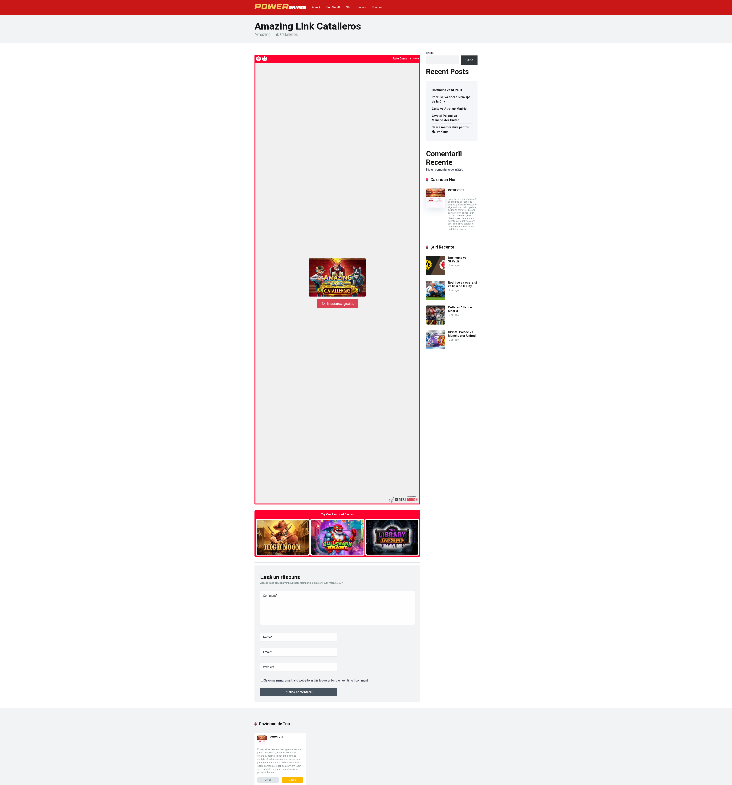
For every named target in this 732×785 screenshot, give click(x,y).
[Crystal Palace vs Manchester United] (435, 348)
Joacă (292, 780)
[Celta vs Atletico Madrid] (435, 323)
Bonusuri (377, 7)
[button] (337, 277)
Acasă (316, 7)
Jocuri (361, 7)
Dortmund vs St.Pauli (447, 90)
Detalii (268, 780)
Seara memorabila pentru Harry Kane (450, 129)
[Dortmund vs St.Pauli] (435, 274)
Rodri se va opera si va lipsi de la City (451, 99)
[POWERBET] (435, 206)
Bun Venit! (333, 7)
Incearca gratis (340, 304)
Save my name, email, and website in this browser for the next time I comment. (316, 680)
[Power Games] (280, 5)
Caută (430, 53)
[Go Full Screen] (264, 58)
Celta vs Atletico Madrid (449, 109)
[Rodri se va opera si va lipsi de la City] (435, 299)
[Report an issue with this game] (258, 58)
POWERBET (456, 190)
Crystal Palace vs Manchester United (445, 118)
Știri (348, 7)
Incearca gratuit (282, 537)
